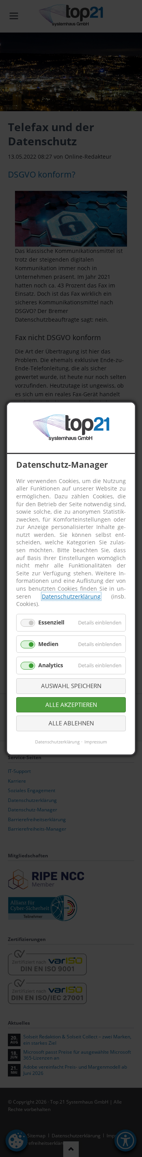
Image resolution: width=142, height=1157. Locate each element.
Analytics (50, 665)
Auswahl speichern (71, 686)
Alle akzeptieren (71, 704)
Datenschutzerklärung (71, 596)
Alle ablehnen (71, 723)
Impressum (95, 741)
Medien (48, 643)
